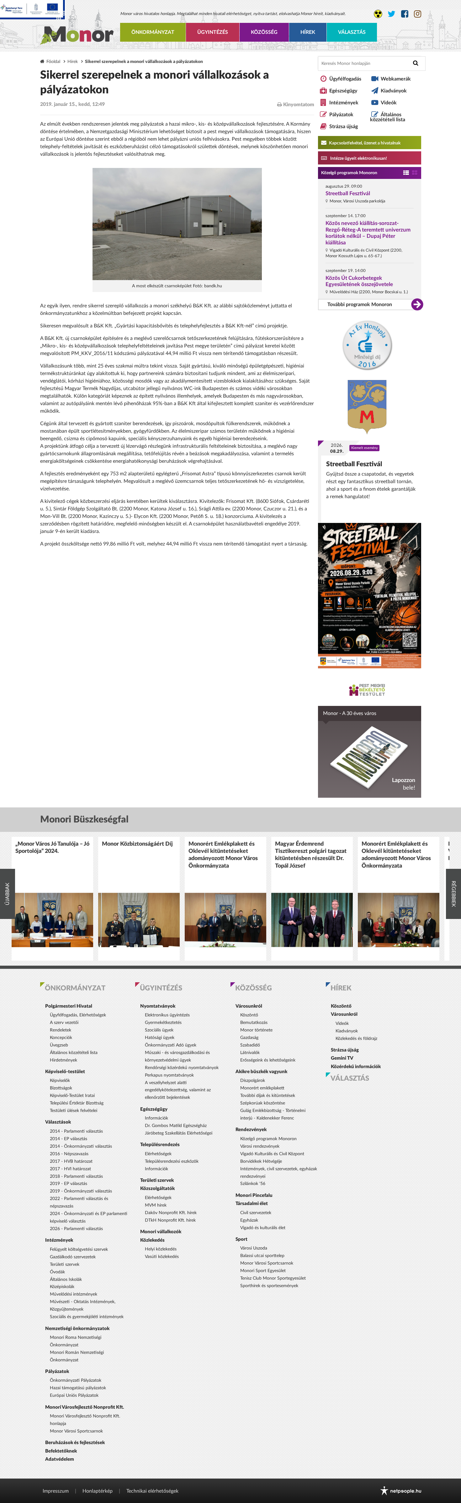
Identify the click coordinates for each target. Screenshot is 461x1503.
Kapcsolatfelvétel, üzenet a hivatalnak (364, 143)
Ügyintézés (212, 32)
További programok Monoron (359, 304)
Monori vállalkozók (160, 1231)
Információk (156, 1118)
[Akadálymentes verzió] (378, 14)
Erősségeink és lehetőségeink (267, 1060)
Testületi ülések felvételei (73, 1111)
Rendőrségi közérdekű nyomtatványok (182, 1068)
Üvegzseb (59, 1045)
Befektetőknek (61, 1451)
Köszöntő (249, 1015)
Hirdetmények (63, 1060)
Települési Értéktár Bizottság (76, 1103)
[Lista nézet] (406, 173)
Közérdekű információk (356, 1066)
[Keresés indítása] (415, 63)
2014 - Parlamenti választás (76, 1131)
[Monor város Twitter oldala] (391, 14)
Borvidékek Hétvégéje (261, 1161)
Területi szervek (64, 1264)
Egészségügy (343, 90)
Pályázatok (341, 114)
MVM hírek (156, 1205)
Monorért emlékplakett (262, 1088)
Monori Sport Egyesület (263, 1271)
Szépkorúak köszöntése (262, 1103)
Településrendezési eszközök (172, 1161)
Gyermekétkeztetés (163, 1022)
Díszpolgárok (252, 1080)
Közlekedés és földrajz (356, 1038)
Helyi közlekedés (161, 1249)
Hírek (307, 32)
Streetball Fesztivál (348, 193)
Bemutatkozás (254, 1022)
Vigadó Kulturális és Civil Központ (272, 1154)
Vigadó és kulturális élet (262, 1228)
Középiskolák (62, 1287)
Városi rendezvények (259, 1146)
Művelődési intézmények (73, 1294)
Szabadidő (250, 1045)
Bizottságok (61, 1088)
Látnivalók (250, 1053)
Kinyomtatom (298, 104)
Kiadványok (394, 90)
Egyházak (249, 1220)
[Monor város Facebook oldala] (404, 14)
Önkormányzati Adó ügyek (170, 1045)
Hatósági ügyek (159, 1038)
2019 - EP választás (68, 1184)
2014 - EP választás (68, 1139)
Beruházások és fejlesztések (75, 1442)
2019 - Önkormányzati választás (81, 1191)
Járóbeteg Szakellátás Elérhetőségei (178, 1133)
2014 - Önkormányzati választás (81, 1146)
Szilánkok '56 (252, 1184)
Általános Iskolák (66, 1279)
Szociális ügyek (159, 1030)
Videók (389, 102)
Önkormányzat (152, 32)
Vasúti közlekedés (162, 1257)
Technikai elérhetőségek (152, 1491)
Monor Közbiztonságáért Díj (137, 844)
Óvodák (57, 1272)
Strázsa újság (343, 126)
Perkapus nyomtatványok (169, 1075)
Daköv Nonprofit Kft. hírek (171, 1213)
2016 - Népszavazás (69, 1154)
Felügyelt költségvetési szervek (79, 1249)
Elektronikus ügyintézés (167, 1015)
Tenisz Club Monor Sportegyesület (273, 1278)
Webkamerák (396, 78)
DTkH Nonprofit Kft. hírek (170, 1220)
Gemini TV (342, 1058)
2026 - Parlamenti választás (76, 1229)
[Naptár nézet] (414, 173)
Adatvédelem (59, 1459)
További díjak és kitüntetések (267, 1095)
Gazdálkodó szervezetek (73, 1257)
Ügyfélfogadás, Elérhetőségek (78, 1015)
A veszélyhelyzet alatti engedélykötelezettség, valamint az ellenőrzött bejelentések (178, 1090)
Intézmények (343, 102)
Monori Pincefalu (254, 1195)
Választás (352, 32)
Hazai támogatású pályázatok (78, 1388)
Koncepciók (61, 1038)
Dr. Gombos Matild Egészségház (176, 1126)
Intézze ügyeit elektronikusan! (358, 158)
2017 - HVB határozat (71, 1161)
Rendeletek (60, 1030)
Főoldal (53, 61)
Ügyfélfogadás (345, 78)
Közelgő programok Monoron (349, 173)
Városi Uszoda (253, 1248)
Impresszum (56, 1491)
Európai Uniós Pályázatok (74, 1395)
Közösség (264, 32)
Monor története (256, 1030)
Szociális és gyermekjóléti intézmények (87, 1317)
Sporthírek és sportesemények (269, 1286)
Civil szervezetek (255, 1213)
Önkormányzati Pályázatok (75, 1380)
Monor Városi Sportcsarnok (76, 1431)
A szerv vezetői (64, 1022)
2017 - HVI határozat (70, 1169)
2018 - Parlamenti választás (76, 1176)
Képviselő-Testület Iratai (72, 1095)
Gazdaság (249, 1038)
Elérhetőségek (158, 1154)
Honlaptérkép (97, 1491)
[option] (52, 899)
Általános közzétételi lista (387, 117)
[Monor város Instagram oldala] (417, 14)
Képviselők (60, 1080)
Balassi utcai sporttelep (262, 1256)
